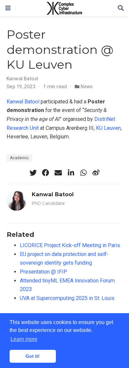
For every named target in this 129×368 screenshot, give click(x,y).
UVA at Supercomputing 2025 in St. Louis (67, 298)
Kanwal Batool (22, 78)
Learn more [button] (24, 339)
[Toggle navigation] (8, 8)
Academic (19, 158)
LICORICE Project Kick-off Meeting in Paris (70, 245)
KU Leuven (108, 128)
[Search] (121, 8)
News (87, 86)
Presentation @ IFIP (43, 272)
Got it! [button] (32, 356)
